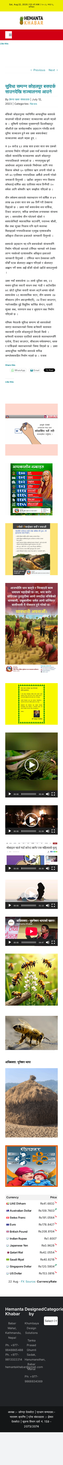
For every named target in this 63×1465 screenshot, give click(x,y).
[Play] (10, 794)
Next (52, 70)
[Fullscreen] (53, 794)
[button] (31, 765)
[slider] (28, 794)
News (33, 103)
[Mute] (47, 794)
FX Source (28, 1281)
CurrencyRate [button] (47, 1281)
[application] (31, 764)
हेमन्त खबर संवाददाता (19, 99)
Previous (39, 70)
